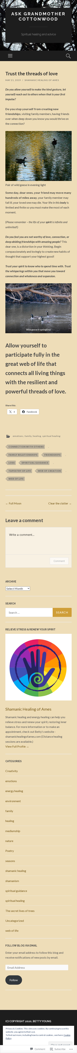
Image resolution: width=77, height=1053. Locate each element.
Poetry (9, 850)
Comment (59, 560)
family (28, 436)
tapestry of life (20, 470)
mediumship (12, 831)
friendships (52, 454)
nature (9, 841)
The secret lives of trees (20, 910)
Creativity (11, 771)
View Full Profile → (17, 746)
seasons (10, 861)
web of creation (49, 470)
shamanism (12, 881)
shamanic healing (15, 870)
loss (12, 462)
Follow (13, 980)
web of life (16, 478)
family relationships (23, 454)
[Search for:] (38, 612)
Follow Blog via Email (21, 945)
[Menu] (10, 56)
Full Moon (13, 503)
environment (13, 801)
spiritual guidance (35, 462)
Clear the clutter (60, 503)
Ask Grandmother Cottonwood (38, 16)
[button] (38, 308)
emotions (18, 436)
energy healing (14, 791)
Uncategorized (14, 920)
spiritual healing (51, 436)
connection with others (26, 446)
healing (37, 436)
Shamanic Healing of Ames (42, 80)
